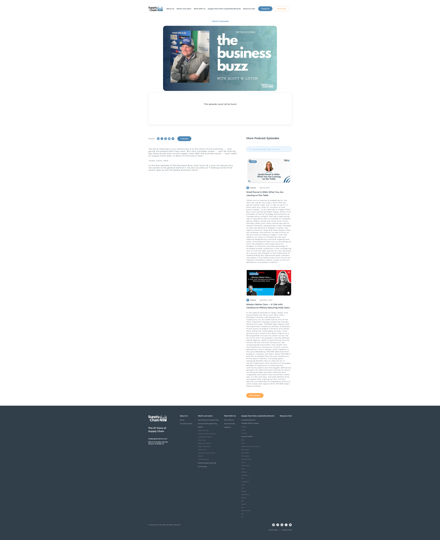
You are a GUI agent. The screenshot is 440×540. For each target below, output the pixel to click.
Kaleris (243, 485)
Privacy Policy (287, 530)
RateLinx (243, 498)
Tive (242, 514)
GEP (242, 478)
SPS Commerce (245, 510)
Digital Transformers (204, 446)
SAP (242, 501)
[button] (170, 8)
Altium (243, 443)
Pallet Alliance (245, 494)
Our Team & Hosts (186, 423)
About (182, 420)
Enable (243, 430)
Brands (200, 427)
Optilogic (244, 491)
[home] (155, 8)
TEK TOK (200, 456)
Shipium (243, 504)
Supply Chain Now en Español (207, 433)
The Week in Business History (206, 453)
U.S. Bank (244, 433)
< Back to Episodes (220, 21)
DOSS (243, 469)
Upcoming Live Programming (208, 420)
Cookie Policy (273, 530)
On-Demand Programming (207, 423)
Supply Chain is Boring (204, 443)
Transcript (184, 139)
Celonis (243, 462)
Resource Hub (286, 416)
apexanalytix (245, 453)
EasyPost (243, 427)
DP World (244, 472)
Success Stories (229, 423)
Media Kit (227, 427)
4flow (243, 440)
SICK (242, 507)
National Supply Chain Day (207, 463)
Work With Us (229, 420)
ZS (242, 517)
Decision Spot (245, 465)
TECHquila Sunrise (203, 459)
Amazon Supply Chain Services (250, 446)
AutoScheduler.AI (246, 459)
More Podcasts (254, 395)
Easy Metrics (245, 475)
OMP (242, 488)
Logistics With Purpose (204, 437)
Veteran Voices (202, 449)
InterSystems (245, 481)
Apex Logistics (245, 449)
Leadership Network (248, 420)
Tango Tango (202, 440)
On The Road (202, 466)
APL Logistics (245, 456)
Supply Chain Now (203, 430)
